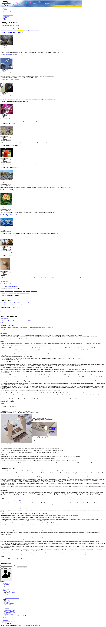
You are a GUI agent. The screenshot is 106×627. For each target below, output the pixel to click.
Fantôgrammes (3, 322)
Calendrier (5, 9)
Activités (4, 590)
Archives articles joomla (10, 612)
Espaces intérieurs (7, 286)
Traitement (7, 602)
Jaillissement (15, 302)
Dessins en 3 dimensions (18, 320)
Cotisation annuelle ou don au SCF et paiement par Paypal (16, 615)
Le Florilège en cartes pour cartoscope (31, 30)
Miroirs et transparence (16, 304)
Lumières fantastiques (26, 302)
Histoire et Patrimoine (9, 611)
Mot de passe (14, 567)
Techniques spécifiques (9, 603)
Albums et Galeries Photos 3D (11, 597)
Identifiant (14, 565)
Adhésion (5, 14)
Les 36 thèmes (3, 30)
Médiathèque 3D (6, 16)
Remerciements (3, 327)
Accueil (4, 8)
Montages (2, 320)
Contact (4, 12)
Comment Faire (6, 599)
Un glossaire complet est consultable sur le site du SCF (11, 500)
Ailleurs (19, 298)
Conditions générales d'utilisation (28, 625)
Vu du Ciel (8, 313)
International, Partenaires (10, 593)
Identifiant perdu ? (6, 584)
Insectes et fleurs (3, 309)
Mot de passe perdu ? (7, 583)
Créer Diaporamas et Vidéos (10, 605)
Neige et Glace (34, 291)
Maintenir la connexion (6, 568)
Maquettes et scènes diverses (39, 304)
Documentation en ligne (10, 610)
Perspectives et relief (16, 286)
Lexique (24, 329)
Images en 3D (5, 594)
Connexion (5, 19)
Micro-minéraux (11, 309)
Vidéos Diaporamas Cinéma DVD (12, 598)
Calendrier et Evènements (10, 592)
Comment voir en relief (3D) (10, 595)
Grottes (1, 286)
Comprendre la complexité (5, 304)
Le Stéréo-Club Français (31, 329)
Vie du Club (7, 591)
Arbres (11, 291)
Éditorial (9, 327)
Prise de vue (7, 601)
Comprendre (5, 606)
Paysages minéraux (26, 291)
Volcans (7, 311)
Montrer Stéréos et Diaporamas (11, 604)
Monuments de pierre (18, 291)
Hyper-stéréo (3, 313)
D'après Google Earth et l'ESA (17, 313)
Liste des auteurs (19, 329)
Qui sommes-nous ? (7, 11)
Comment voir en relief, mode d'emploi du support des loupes (41, 327)
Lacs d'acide (2, 311)
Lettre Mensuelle (6, 10)
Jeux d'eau (10, 302)
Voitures (2, 293)
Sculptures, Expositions (5, 291)
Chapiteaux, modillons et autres (27, 304)
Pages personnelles (9, 614)
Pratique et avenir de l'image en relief (7, 329)
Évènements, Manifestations (5, 298)
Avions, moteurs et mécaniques (10, 293)
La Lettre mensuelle (7, 589)
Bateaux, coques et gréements (23, 293)
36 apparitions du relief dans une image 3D (20, 327)
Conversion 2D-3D (27, 320)
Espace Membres (6, 613)
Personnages (14, 298)
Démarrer (7, 600)
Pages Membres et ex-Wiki (8, 15)
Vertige (19, 302)
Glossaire (7, 608)
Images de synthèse (9, 320)
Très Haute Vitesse (4, 318)
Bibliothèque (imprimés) (10, 609)
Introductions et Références (12, 30)
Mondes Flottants (3, 302)
